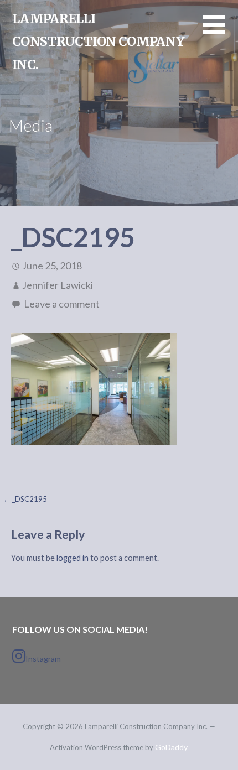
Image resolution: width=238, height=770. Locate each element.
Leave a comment (62, 304)
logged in (72, 558)
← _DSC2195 (25, 499)
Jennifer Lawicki (57, 285)
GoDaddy (171, 747)
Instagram (43, 658)
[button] (220, 31)
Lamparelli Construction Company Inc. (98, 41)
